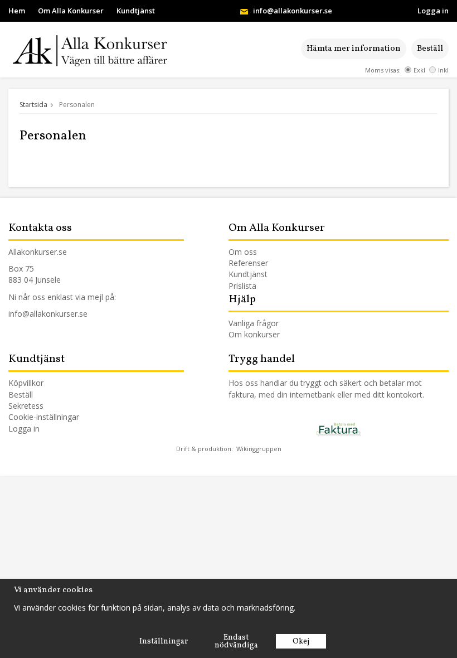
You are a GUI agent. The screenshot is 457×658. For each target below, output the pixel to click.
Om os (241, 251)
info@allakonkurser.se (292, 11)
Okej (301, 641)
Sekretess (25, 405)
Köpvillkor (25, 383)
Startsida (33, 104)
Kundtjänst (135, 11)
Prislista (242, 285)
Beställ (430, 49)
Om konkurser (254, 334)
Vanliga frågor (254, 323)
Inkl (443, 70)
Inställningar (163, 641)
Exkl (419, 70)
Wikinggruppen (258, 448)
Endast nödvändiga (236, 641)
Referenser (248, 263)
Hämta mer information (354, 49)
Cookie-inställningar (43, 417)
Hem (16, 11)
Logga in (433, 11)
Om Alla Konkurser (71, 11)
